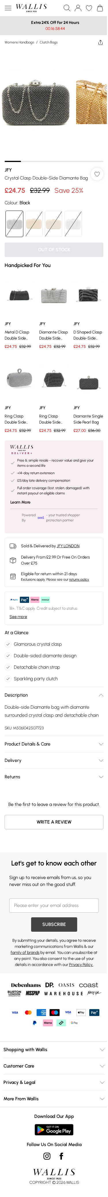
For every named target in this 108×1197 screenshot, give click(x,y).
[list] (52, 103)
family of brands (25, 961)
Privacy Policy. (79, 973)
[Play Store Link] (52, 1138)
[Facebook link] (59, 1164)
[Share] (96, 42)
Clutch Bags (49, 42)
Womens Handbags (19, 42)
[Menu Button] (8, 8)
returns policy (79, 578)
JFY (8, 165)
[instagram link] (44, 1164)
